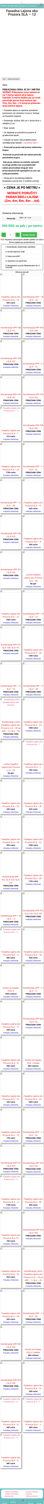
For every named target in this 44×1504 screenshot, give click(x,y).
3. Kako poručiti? (12, 256)
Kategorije (24, 6)
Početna (4, 6)
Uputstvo (30, 1503)
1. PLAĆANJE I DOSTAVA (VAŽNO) (20, 247)
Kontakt (32, 6)
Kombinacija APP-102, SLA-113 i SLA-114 (10, 879)
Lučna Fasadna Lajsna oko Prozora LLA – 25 (11, 767)
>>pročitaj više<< (30, 143)
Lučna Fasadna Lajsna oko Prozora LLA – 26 (33, 577)
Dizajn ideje (13, 6)
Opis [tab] (4, 79)
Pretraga (4, 1503)
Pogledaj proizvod (10, 306)
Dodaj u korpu (29, 235)
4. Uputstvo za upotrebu (16, 261)
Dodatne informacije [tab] (13, 79)
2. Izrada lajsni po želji (14, 251)
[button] (22, 247)
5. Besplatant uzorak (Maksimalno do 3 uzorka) (22, 266)
